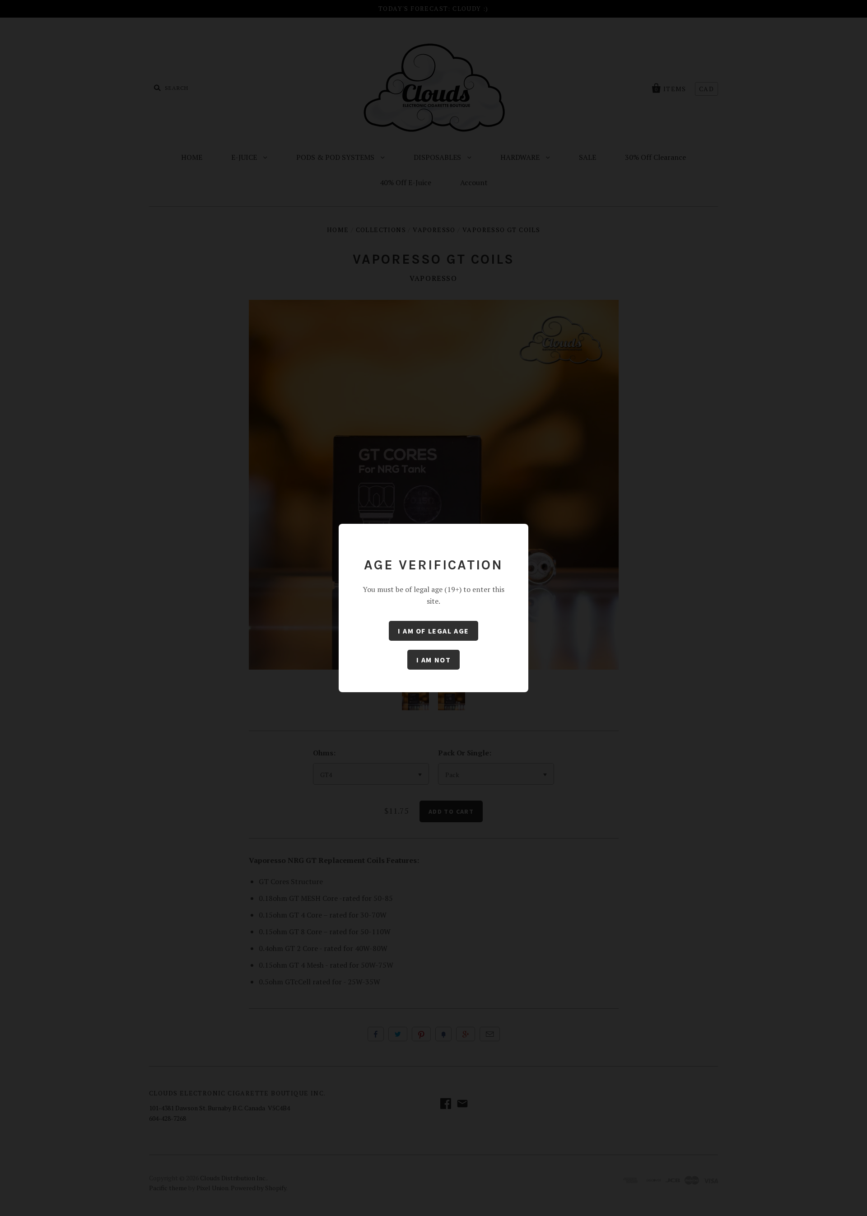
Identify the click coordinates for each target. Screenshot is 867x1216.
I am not (433, 659)
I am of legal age (433, 630)
